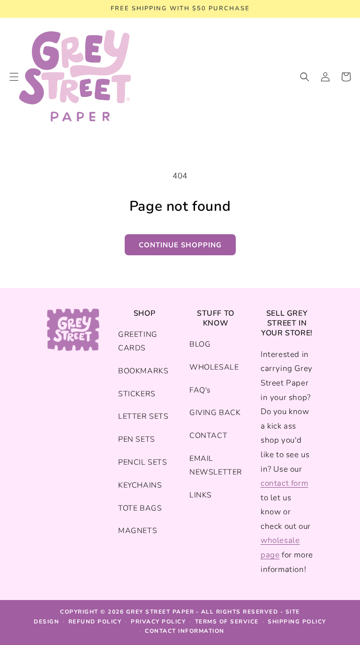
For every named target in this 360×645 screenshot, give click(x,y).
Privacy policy (158, 621)
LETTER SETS (143, 416)
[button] (304, 77)
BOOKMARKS (143, 371)
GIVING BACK (215, 413)
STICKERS (137, 394)
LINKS (200, 495)
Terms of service (227, 621)
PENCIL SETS (142, 462)
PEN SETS (136, 439)
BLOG (199, 344)
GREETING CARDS (138, 341)
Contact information (185, 631)
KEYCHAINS (140, 485)
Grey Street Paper (160, 611)
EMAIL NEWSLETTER (215, 465)
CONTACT (208, 435)
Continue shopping (180, 245)
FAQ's (200, 390)
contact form (284, 483)
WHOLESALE (214, 367)
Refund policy (95, 621)
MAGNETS (137, 531)
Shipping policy (297, 621)
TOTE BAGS (140, 508)
